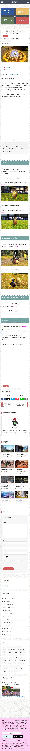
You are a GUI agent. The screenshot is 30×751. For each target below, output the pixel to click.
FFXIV (4, 655)
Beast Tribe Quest (6, 41)
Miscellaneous (9, 635)
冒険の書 (7, 622)
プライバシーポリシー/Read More (12, 733)
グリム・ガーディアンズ (15, 665)
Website (5, 551)
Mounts (12, 38)
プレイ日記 (14, 668)
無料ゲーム (17, 671)
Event (7, 610)
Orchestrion (6, 38)
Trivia (7, 625)
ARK (3, 647)
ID (6, 619)
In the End (8, 151)
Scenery (14, 660)
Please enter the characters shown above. (12, 560)
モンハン (7, 631)
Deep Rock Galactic (21, 649)
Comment (5, 522)
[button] (4, 399)
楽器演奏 (11, 671)
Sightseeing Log (21, 660)
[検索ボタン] (28, 2)
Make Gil (22, 655)
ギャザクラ (5, 665)
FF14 (7, 601)
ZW (24, 663)
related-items (9, 607)
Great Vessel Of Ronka (11, 146)
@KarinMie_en (14, 74)
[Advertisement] (15, 118)
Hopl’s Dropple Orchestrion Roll (14, 149)
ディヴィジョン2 (6, 668)
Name (4, 540)
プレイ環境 (8, 628)
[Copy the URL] (26, 399)
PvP (21, 657)
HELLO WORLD (8, 604)
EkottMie (15, 2)
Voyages (19, 663)
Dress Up (5, 652)
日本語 (8, 70)
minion (17, 38)
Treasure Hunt (12, 663)
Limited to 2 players (10, 598)
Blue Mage (19, 647)
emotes (10, 652)
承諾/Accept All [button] (18, 736)
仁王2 (20, 668)
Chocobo (4, 649)
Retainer (5, 660)
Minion (7, 144)
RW (9, 660)
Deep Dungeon (11, 649)
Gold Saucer (10, 655)
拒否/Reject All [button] (7, 736)
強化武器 (5, 671)
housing (16, 655)
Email (4, 545)
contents (6, 36)
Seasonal (8, 613)
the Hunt (5, 663)
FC (24, 652)
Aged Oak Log (5, 329)
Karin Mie (15, 428)
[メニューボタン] (2, 2)
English (8, 67)
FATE (21, 652)
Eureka (16, 652)
